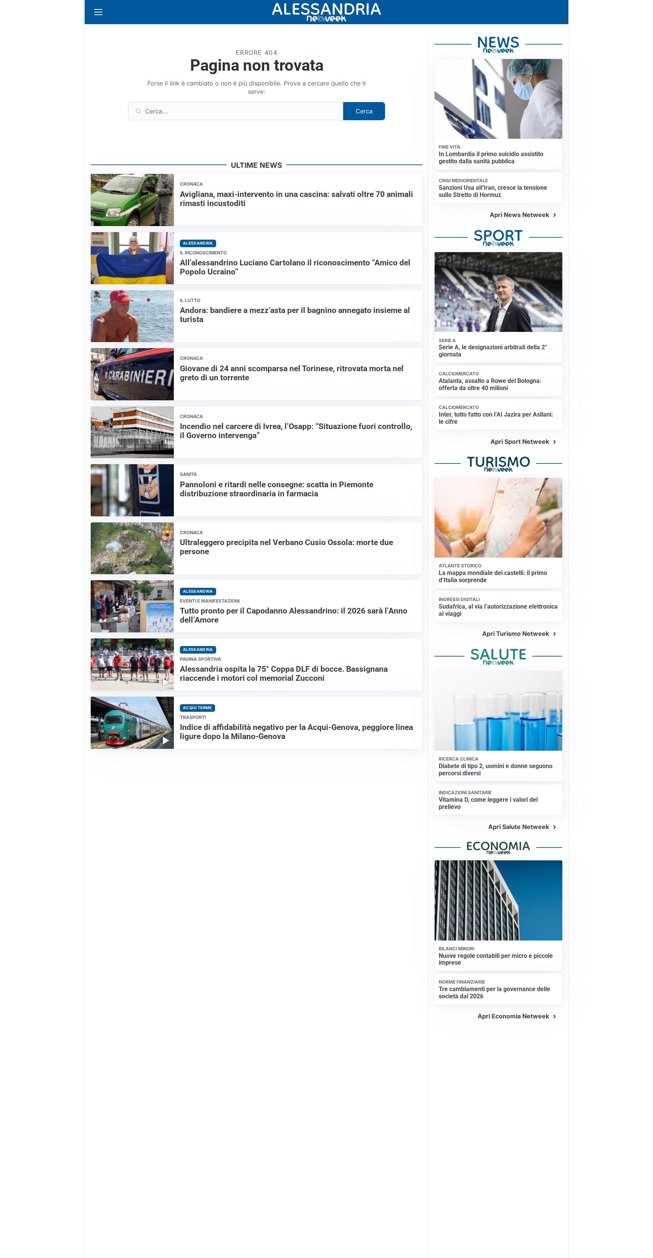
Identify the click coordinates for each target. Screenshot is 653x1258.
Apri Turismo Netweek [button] (515, 633)
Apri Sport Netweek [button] (520, 441)
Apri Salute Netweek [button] (518, 826)
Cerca (364, 111)
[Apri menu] (98, 12)
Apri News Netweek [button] (519, 214)
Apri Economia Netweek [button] (513, 1016)
